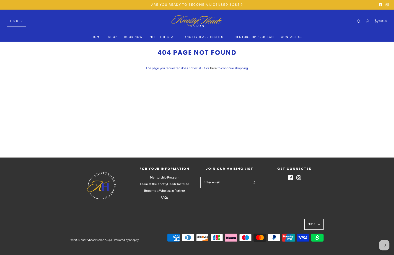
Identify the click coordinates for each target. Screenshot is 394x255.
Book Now (133, 37)
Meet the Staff (164, 37)
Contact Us (292, 37)
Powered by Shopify (126, 240)
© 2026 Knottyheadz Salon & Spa (91, 240)
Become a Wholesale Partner (164, 191)
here (213, 68)
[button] (16, 21)
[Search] (358, 21)
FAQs (164, 198)
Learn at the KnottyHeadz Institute (164, 184)
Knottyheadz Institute (206, 37)
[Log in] (367, 21)
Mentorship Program (254, 37)
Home (96, 37)
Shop (112, 37)
